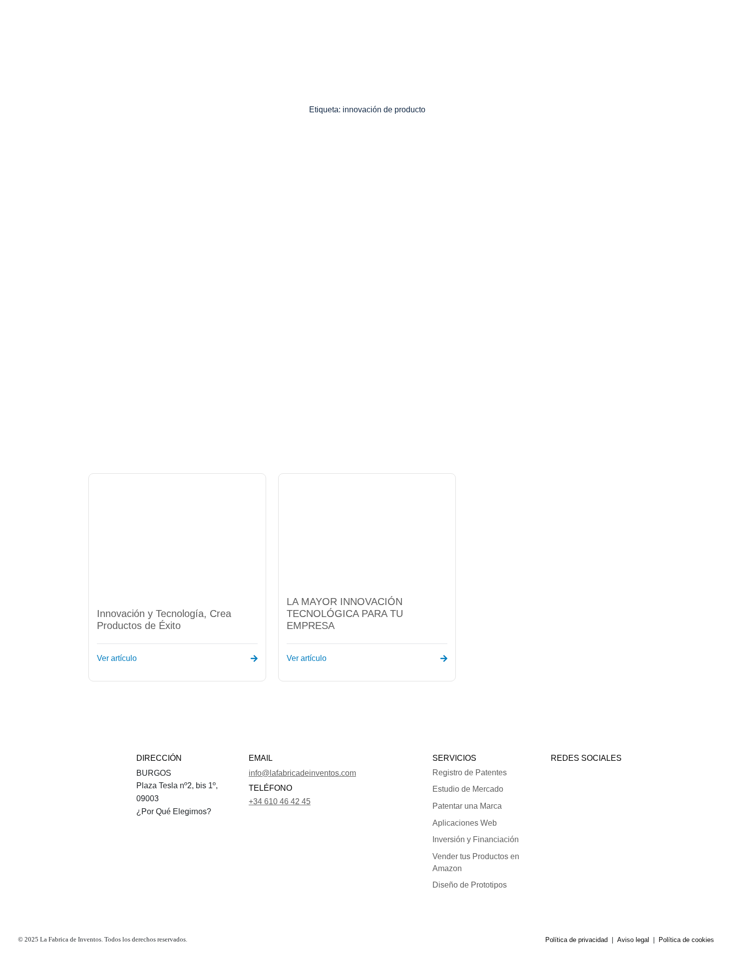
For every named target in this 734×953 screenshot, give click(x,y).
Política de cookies (686, 940)
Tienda (439, 22)
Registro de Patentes (469, 772)
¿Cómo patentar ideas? (363, 22)
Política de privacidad (576, 940)
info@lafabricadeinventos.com (302, 773)
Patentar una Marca (467, 806)
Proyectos (292, 22)
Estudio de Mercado (467, 789)
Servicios (240, 22)
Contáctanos (490, 22)
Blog (533, 22)
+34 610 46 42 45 (280, 801)
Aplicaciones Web (464, 823)
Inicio (125, 22)
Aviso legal (633, 940)
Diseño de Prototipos (469, 885)
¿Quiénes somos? (179, 22)
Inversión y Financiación (475, 839)
